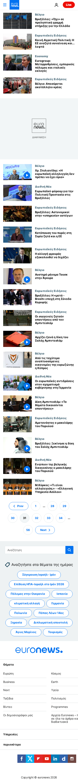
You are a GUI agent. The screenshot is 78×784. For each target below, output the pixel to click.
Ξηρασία (16, 622)
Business (9, 682)
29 (64, 506)
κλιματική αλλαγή (27, 603)
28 (52, 506)
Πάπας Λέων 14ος (51, 613)
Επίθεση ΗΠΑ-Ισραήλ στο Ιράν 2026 (39, 584)
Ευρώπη (8, 673)
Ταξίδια (8, 698)
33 (48, 518)
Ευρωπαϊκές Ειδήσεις (51, 35)
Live (69, 4)
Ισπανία (62, 593)
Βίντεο (7, 706)
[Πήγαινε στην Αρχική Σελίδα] (14, 5)
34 (60, 518)
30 (13, 518)
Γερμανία (57, 603)
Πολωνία (20, 613)
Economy (41, 56)
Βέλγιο (39, 14)
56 (28, 530)
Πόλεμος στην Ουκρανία (28, 593)
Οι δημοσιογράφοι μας (18, 715)
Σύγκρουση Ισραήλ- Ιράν (39, 574)
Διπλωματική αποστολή (51, 622)
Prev (20, 506)
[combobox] (39, 550)
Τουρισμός (55, 632)
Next (43, 530)
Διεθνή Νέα (43, 186)
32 (36, 518)
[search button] (69, 550)
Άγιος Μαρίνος (26, 632)
